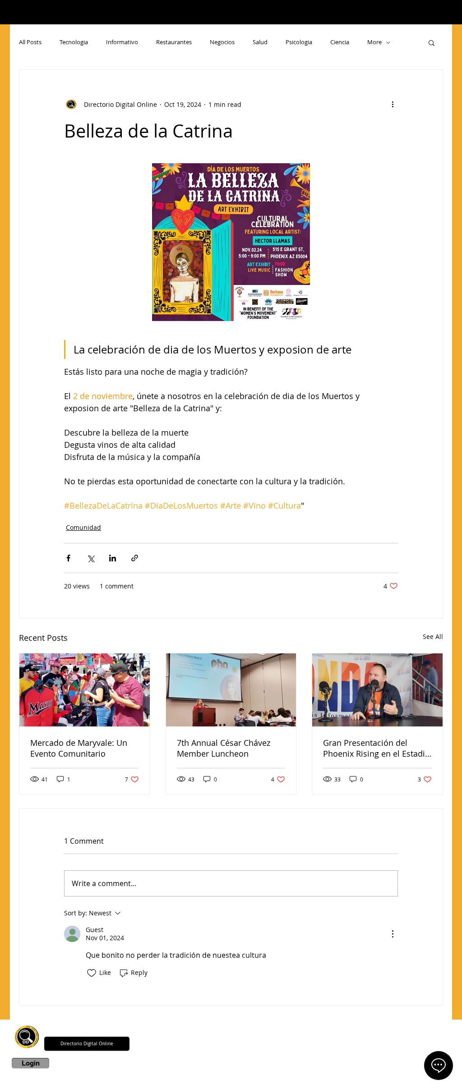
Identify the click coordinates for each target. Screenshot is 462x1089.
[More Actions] (392, 933)
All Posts (30, 42)
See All (433, 636)
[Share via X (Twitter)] (90, 558)
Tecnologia (74, 42)
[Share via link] (134, 558)
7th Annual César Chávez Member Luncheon (223, 748)
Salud (260, 42)
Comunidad (83, 527)
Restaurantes (174, 42)
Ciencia (339, 42)
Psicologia (299, 42)
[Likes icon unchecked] (91, 973)
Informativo (122, 42)
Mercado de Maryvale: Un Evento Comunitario (78, 748)
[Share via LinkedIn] (112, 558)
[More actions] (392, 104)
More (374, 42)
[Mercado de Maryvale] (84, 689)
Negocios (222, 42)
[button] (431, 42)
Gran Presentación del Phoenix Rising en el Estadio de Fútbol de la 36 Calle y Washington (376, 748)
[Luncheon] (231, 689)
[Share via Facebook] (68, 558)
